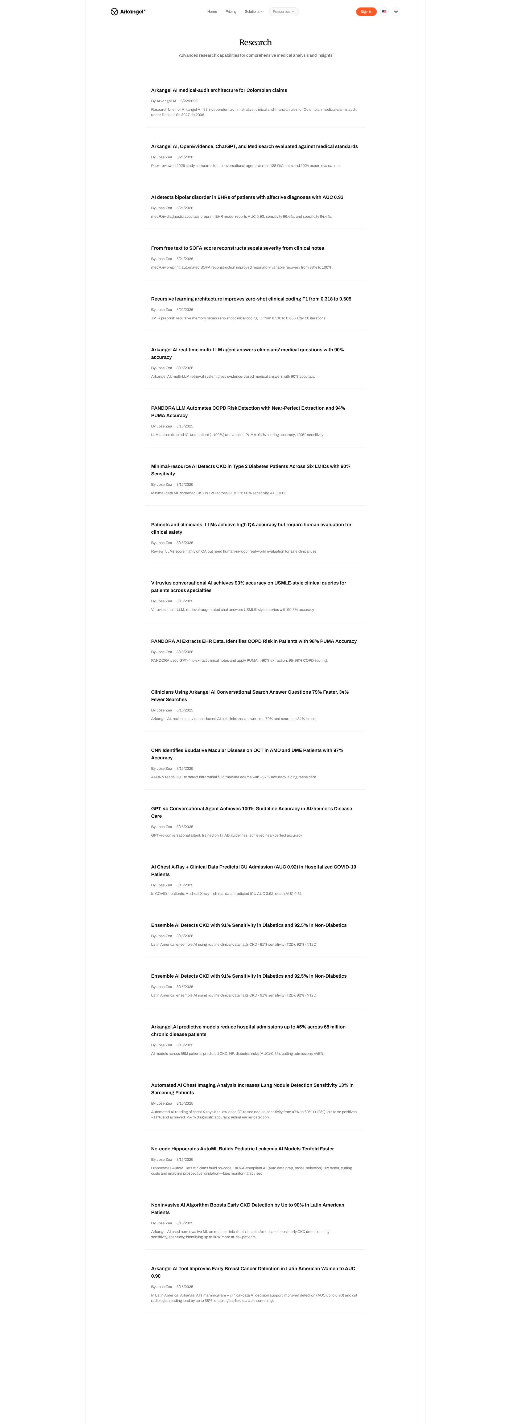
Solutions (252, 12)
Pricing (230, 12)
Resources (281, 12)
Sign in (366, 12)
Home (212, 12)
